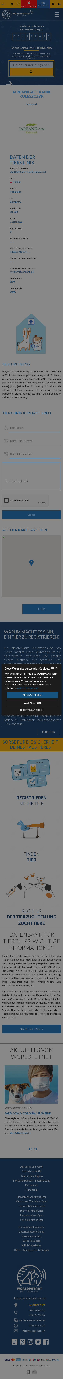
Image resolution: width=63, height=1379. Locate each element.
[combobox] (52, 667)
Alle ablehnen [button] (32, 703)
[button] (31, 709)
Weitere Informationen (28, 688)
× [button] (56, 668)
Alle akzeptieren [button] (32, 695)
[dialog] (31, 689)
